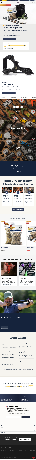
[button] (34, 2)
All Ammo (18, 452)
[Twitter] (7, 447)
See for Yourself (9, 92)
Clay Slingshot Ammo (4, 247)
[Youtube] (10, 447)
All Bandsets (32, 450)
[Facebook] (3, 447)
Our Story (5, 327)
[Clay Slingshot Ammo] (13, 233)
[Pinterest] (1, 447)
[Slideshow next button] (35, 271)
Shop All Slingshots (18, 209)
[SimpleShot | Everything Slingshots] (18, 2)
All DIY (26, 450)
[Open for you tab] (33, 458)
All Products (3, 450)
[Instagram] (5, 447)
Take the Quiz (18, 171)
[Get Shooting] (18, 14)
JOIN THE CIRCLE (26, 417)
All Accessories (19, 450)
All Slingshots (11, 450)
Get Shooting (9, 38)
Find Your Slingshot (25, 439)
